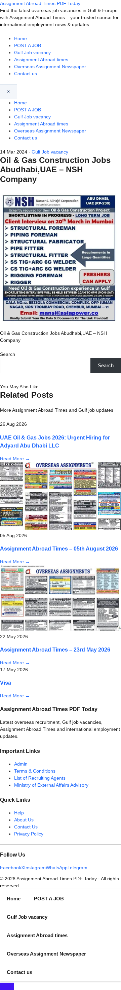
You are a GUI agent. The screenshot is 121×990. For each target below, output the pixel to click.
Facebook (10, 867)
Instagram (35, 867)
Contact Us (26, 826)
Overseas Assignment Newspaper (50, 66)
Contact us (25, 73)
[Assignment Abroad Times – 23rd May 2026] (60, 629)
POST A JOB (27, 45)
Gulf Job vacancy (32, 52)
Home (20, 38)
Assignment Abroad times (41, 59)
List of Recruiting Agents (40, 778)
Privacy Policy (28, 833)
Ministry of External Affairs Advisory (51, 785)
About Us (24, 819)
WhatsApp (57, 867)
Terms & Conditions (34, 771)
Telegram (77, 867)
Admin (21, 764)
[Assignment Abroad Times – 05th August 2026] (60, 528)
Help (19, 812)
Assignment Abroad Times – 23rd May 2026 (55, 650)
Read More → (15, 458)
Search (7, 354)
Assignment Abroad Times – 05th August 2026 (59, 549)
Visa (5, 683)
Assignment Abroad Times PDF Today (40, 3)
